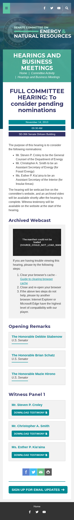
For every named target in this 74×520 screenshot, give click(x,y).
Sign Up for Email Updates (36, 490)
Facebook (26, 472)
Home (23, 73)
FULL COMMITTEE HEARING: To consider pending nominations (37, 101)
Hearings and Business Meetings (37, 61)
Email (40, 472)
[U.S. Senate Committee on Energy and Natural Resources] (37, 31)
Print (48, 472)
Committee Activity (43, 73)
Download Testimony (29, 412)
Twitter (33, 472)
